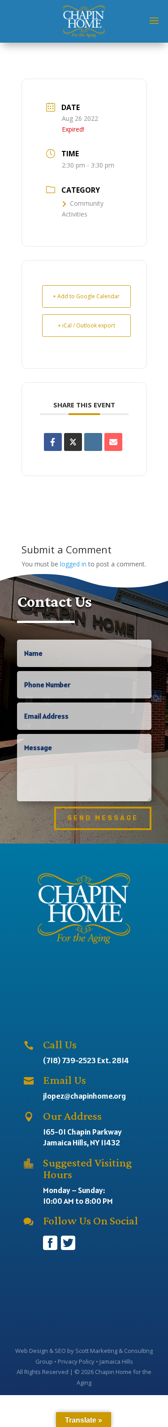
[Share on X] (73, 442)
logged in (73, 564)
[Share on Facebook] (53, 442)
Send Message (102, 818)
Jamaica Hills (116, 1361)
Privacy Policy (76, 1361)
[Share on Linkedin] (93, 442)
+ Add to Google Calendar (86, 296)
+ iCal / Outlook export (86, 325)
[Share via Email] (113, 442)
